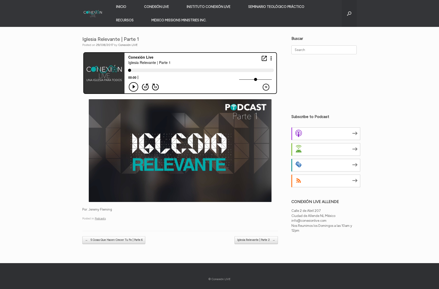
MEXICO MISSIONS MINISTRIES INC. (179, 20)
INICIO (121, 7)
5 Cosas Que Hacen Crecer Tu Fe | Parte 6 (114, 240)
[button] (349, 13)
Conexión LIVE (128, 45)
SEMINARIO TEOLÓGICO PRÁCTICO (276, 7)
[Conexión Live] (92, 13)
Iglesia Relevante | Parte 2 (256, 240)
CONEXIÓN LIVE (156, 7)
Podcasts (100, 218)
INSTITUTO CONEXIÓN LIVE (208, 7)
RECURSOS (125, 20)
